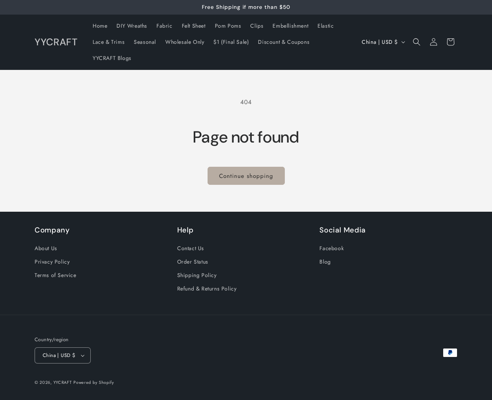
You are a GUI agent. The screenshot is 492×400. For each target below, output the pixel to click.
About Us (46, 248)
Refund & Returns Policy (207, 288)
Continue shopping (246, 176)
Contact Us (190, 248)
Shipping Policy (197, 275)
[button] (416, 41)
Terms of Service (55, 275)
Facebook (331, 248)
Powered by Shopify (93, 382)
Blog (325, 262)
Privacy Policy (52, 262)
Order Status (192, 262)
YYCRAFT (62, 382)
